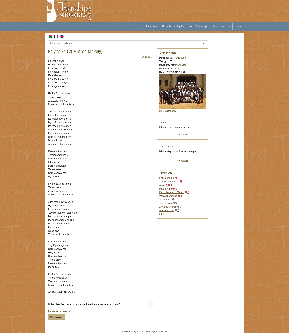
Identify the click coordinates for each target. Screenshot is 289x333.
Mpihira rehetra (185, 26)
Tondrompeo (202, 26)
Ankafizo (181, 65)
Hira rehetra (168, 26)
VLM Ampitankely (84, 51)
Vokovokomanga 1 (170, 196)
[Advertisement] (151, 7)
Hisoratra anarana (221, 26)
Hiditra (237, 26)
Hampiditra (182, 134)
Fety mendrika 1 (169, 178)
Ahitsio (148, 57)
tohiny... (163, 214)
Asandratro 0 (167, 199)
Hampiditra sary (167, 111)
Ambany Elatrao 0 (170, 207)
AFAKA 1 (165, 185)
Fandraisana (153, 26)
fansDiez (178, 68)
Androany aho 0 (169, 210)
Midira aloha (56, 317)
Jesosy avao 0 (168, 203)
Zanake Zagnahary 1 (172, 181)
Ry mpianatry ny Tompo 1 (174, 192)
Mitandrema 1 (168, 189)
